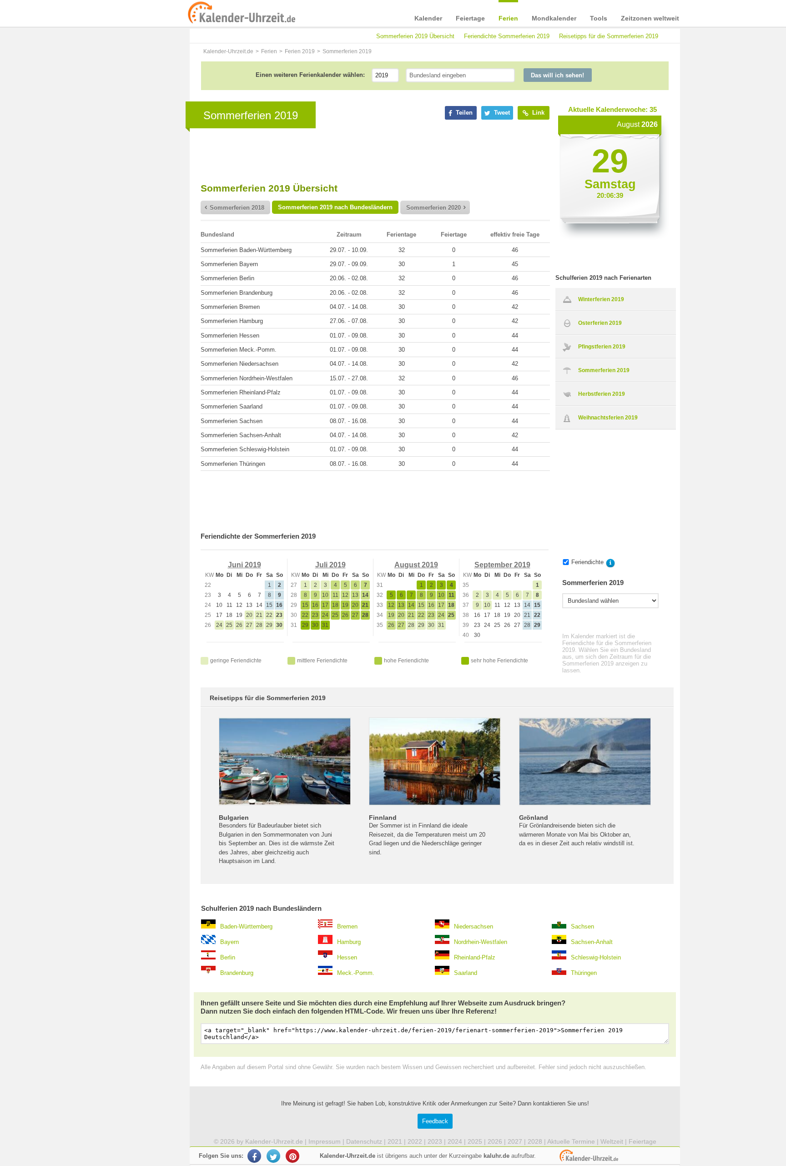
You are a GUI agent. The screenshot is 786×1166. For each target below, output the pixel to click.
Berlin (227, 957)
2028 (535, 1141)
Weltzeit (611, 1141)
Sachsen (582, 926)
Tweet (501, 112)
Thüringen (584, 972)
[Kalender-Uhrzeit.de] (198, 13)
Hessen (347, 957)
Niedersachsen (473, 926)
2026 (495, 1141)
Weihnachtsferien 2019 (608, 417)
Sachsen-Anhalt (592, 942)
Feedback (435, 1121)
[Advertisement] (120, 292)
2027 (515, 1141)
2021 (395, 1141)
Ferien (508, 18)
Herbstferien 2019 (601, 394)
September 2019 (502, 565)
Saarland (465, 972)
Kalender (428, 18)
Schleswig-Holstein (596, 957)
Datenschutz (364, 1141)
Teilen (463, 112)
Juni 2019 (244, 565)
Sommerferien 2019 (604, 370)
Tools (598, 18)
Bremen (347, 926)
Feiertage (470, 18)
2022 (415, 1141)
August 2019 (416, 565)
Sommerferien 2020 (433, 207)
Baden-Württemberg (246, 926)
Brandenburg (236, 972)
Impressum (324, 1141)
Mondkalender (554, 18)
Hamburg (349, 942)
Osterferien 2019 (600, 323)
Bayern (229, 942)
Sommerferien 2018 (237, 207)
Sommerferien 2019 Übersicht (415, 36)
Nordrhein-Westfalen (480, 942)
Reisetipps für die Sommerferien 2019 (608, 36)
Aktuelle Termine (571, 1141)
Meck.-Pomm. (355, 972)
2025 (475, 1141)
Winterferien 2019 (601, 299)
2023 (435, 1141)
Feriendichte (587, 562)
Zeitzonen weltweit (650, 18)
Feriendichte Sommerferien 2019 (506, 36)
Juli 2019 (330, 565)
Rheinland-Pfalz (474, 957)
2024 (455, 1141)
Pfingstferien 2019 (601, 346)
